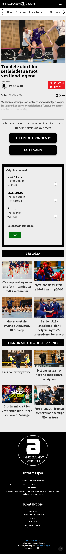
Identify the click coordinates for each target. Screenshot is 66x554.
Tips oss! (58, 87)
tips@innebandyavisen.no (33, 514)
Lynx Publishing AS (42, 545)
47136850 (59, 83)
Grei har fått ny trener (27, 12)
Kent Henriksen (33, 528)
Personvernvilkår (33, 540)
